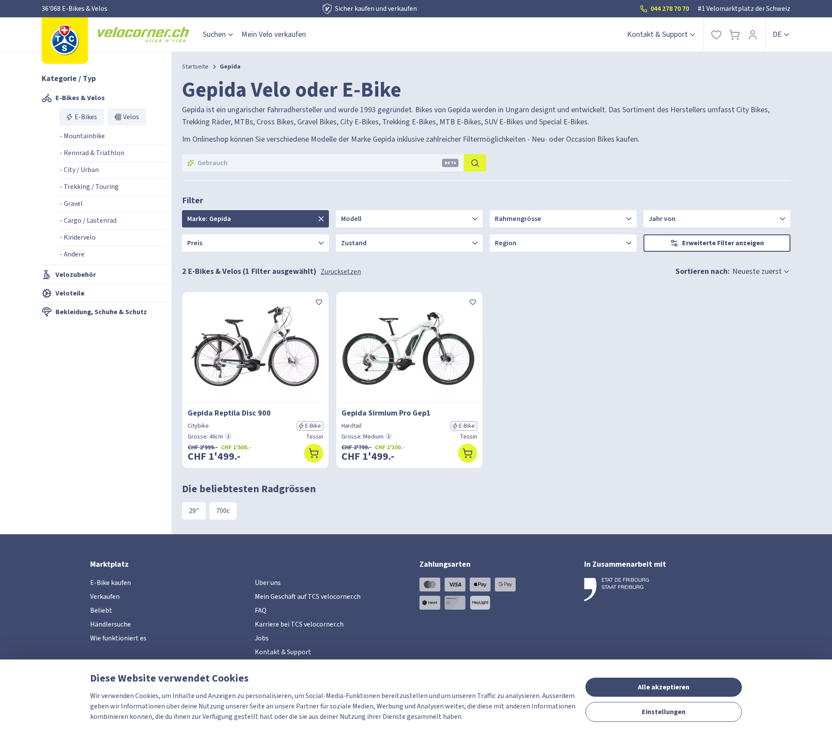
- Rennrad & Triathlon (92, 153)
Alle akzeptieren (663, 687)
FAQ (260, 610)
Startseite (195, 66)
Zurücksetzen (341, 271)
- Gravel (71, 203)
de (777, 34)
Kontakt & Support (657, 34)
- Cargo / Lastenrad (88, 220)
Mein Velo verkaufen (273, 34)
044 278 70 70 (669, 8)
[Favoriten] (716, 34)
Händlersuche (110, 624)
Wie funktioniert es (118, 638)
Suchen (214, 34)
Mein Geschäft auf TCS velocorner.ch (308, 596)
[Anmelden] (752, 34)
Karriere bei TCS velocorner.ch (299, 624)
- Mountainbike (82, 136)
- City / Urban (79, 170)
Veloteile (69, 293)
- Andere (72, 254)
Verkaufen (105, 596)
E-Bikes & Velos (80, 98)
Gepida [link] (230, 66)
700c (223, 511)
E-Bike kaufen (110, 583)
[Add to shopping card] (313, 453)
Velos (131, 117)
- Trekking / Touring (89, 187)
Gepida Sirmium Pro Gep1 (386, 413)
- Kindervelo (78, 237)
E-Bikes (86, 117)
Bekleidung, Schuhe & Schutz (101, 312)
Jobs (262, 638)
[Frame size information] (228, 436)
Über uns (268, 583)
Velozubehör (75, 274)
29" (194, 511)
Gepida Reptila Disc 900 (229, 413)
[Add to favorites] (319, 302)
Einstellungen (664, 712)
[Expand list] (321, 218)
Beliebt (101, 610)
